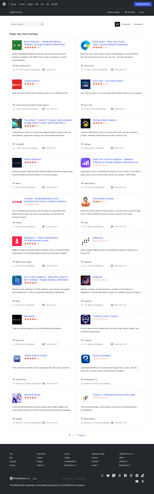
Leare (66, 454)
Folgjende (81, 435)
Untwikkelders (70, 461)
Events (94, 458)
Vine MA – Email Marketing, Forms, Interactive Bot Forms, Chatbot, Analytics (45, 200)
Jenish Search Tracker (35, 355)
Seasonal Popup (32, 394)
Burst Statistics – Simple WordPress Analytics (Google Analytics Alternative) (44, 43)
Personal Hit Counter (103, 198)
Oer (11, 454)
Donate (96, 461)
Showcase (41, 454)
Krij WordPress (142, 4)
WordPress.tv (70, 465)
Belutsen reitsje (98, 454)
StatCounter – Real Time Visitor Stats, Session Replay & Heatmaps (110, 43)
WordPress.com (126, 454)
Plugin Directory (16, 12)
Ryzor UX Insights (102, 355)
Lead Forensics (32, 81)
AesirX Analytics (32, 159)
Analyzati (97, 277)
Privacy (13, 465)
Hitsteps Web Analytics (105, 120)
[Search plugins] (42, 24)
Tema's (40, 458)
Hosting (13, 461)
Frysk (35, 479)
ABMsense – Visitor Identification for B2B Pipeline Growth (41, 239)
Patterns (40, 465)
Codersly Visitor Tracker (105, 316)
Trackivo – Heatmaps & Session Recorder (114, 394)
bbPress (123, 461)
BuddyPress (125, 465)
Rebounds (29, 316)
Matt (122, 458)
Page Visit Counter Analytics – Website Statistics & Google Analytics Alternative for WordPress (115, 161)
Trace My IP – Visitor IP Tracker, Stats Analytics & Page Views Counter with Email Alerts (48, 121)
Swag (95, 465)
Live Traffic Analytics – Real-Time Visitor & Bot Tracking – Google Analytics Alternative (46, 278)
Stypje (67, 458)
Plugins (40, 461)
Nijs (11, 458)
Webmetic (98, 238)
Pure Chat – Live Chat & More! (108, 81)
